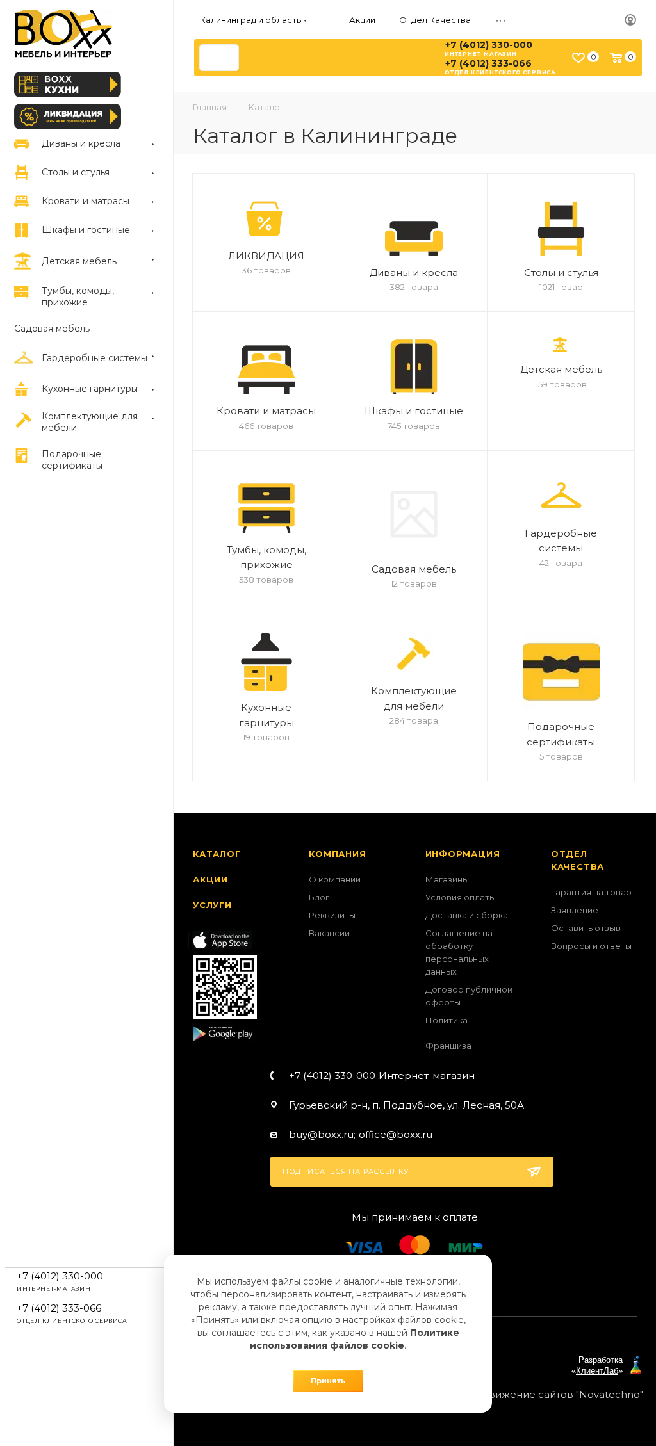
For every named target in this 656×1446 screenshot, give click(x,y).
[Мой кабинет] (630, 20)
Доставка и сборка (466, 915)
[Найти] (223, 57)
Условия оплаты (460, 897)
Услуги (212, 905)
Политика (446, 1020)
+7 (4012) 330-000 (488, 45)
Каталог (217, 854)
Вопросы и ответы (591, 946)
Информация (462, 854)
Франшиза (448, 1046)
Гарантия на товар (591, 892)
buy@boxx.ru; (322, 1134)
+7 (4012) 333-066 (488, 63)
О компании (335, 879)
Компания (337, 854)
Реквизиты (332, 915)
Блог (319, 897)
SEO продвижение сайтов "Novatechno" (541, 1394)
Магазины (447, 879)
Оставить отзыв (586, 928)
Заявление (574, 910)
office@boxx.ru (395, 1134)
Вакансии (329, 933)
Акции (210, 879)
